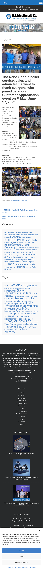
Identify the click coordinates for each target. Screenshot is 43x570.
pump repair (30, 314)
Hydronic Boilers (14, 305)
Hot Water (21, 303)
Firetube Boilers (31, 250)
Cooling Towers (34, 247)
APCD (7, 286)
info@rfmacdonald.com (30, 10)
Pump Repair (28, 262)
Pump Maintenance (13, 262)
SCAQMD (11, 321)
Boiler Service (15, 200)
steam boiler (35, 322)
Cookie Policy (12, 567)
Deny (21, 556)
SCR (21, 264)
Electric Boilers (9, 250)
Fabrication (19, 250)
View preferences (21, 562)
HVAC (30, 303)
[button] (40, 530)
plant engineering (26, 311)
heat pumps (20, 252)
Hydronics (31, 305)
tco (27, 324)
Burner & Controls (16, 296)
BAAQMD (27, 285)
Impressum (32, 567)
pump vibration (22, 316)
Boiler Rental (27, 235)
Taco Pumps (10, 324)
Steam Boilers (30, 264)
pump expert (16, 313)
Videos (28, 267)
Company (24, 200)
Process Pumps (11, 260)
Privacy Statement (22, 567)
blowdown (11, 288)
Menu (4, 3)
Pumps (9, 264)
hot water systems (16, 255)
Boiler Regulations (13, 235)
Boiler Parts (28, 232)
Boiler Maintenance (13, 232)
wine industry (21, 329)
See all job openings (23, 7)
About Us (22, 419)
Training (21, 266)
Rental (17, 264)
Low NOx (19, 257)
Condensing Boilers (23, 247)
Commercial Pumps (21, 245)
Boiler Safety (25, 237)
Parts (22, 408)
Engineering (10, 303)
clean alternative (25, 296)
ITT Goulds (9, 309)
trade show (25, 326)
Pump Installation (26, 259)
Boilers (15, 237)
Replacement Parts (13, 319)
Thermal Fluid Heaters (10, 267)
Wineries (9, 331)
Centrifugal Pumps (13, 242)
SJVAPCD (25, 321)
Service (22, 406)
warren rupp (11, 329)
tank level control (21, 324)
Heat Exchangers (10, 252)
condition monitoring (13, 301)
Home (22, 393)
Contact (22, 424)
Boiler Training (22, 411)
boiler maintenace (19, 288)
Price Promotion (29, 257)
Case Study (30, 240)
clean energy (34, 296)
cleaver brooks (24, 298)
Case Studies (23, 414)
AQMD (15, 285)
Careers (22, 421)
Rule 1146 (28, 319)
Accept (21, 550)
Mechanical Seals (12, 311)
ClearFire (8, 299)
